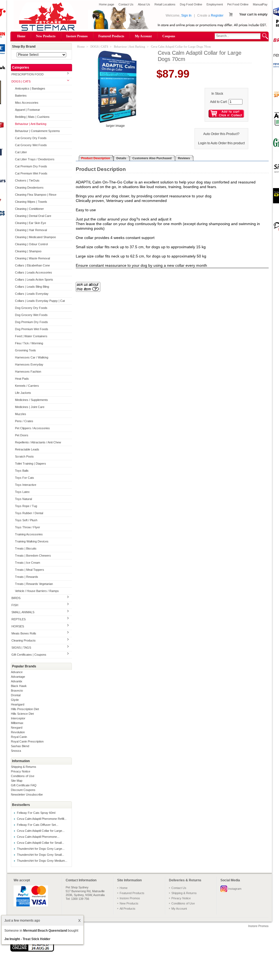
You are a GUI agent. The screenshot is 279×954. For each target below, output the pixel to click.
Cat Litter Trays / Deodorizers (34, 159)
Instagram (234, 888)
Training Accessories (29, 534)
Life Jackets (23, 392)
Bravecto (17, 690)
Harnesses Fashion (28, 371)
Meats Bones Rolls (23, 633)
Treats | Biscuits (26, 548)
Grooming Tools (25, 350)
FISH (14, 605)
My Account (143, 36)
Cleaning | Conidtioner (29, 208)
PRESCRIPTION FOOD (27, 74)
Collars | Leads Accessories (33, 272)
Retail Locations (164, 4)
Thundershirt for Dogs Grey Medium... (42, 860)
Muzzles (20, 414)
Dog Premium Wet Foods (31, 329)
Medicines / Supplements (31, 399)
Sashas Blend (20, 746)
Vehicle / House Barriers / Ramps (37, 591)
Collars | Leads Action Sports (34, 279)
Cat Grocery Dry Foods (31, 138)
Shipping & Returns (23, 766)
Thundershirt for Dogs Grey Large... (41, 848)
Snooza (16, 750)
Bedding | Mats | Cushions (32, 116)
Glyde (15, 699)
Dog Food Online (191, 4)
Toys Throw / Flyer (27, 527)
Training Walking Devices (31, 541)
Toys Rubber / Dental (29, 513)
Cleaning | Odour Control (31, 244)
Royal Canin (19, 736)
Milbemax (17, 723)
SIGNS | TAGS (21, 647)
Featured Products (111, 36)
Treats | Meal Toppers (29, 569)
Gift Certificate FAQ (24, 785)
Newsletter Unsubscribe (27, 794)
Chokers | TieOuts (27, 180)
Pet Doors (21, 435)
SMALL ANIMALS (22, 612)
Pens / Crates (24, 421)
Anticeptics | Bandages (30, 88)
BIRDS (15, 598)
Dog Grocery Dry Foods (31, 307)
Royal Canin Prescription (27, 741)
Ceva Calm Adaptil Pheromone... (38, 836)
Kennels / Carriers (27, 385)
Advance (17, 672)
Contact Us (126, 4)
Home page (106, 4)
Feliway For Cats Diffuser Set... (37, 824)
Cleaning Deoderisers (29, 187)
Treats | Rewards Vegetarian (34, 583)
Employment (215, 4)
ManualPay (260, 4)
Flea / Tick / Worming (29, 343)
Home (21, 36)
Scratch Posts (24, 456)
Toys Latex (22, 491)
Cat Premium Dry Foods (31, 166)
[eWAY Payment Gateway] (32, 950)
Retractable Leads (27, 449)
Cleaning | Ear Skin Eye (30, 223)
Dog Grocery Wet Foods (31, 315)
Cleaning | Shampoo (28, 251)
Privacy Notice (20, 771)
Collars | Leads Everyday (31, 293)
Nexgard (16, 727)
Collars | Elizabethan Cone (32, 265)
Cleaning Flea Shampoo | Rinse (35, 194)
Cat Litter (21, 152)
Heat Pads (22, 378)
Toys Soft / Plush (26, 520)
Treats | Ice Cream (27, 562)
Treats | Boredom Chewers (33, 555)
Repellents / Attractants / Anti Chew (38, 442)
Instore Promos (77, 36)
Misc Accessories (26, 102)
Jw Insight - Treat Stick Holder (27, 939)
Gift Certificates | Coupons (28, 654)
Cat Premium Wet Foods (31, 173)
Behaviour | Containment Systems (37, 131)
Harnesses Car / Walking (31, 357)
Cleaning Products (23, 640)
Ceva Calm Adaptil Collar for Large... (41, 830)
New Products (46, 36)
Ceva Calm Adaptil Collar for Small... (40, 842)
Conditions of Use (22, 776)
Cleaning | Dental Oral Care (33, 215)
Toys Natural (23, 499)
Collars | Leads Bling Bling (32, 286)
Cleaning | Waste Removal (32, 258)
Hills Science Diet (22, 713)
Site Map (16, 780)
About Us (144, 4)
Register (217, 15)
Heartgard (17, 704)
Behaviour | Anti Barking (30, 123)
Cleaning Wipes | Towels (31, 201)
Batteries (21, 95)
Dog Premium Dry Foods (31, 322)
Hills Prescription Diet (25, 709)
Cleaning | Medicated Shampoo (35, 237)
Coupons (168, 36)
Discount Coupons (23, 790)
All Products (127, 908)
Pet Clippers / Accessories (32, 428)
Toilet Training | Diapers (30, 463)
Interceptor (18, 718)
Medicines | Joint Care (29, 407)
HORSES (17, 626)
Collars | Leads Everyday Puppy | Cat (40, 300)
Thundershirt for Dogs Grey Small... (40, 854)
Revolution (18, 732)
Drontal (15, 695)
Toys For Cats (24, 477)
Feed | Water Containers (31, 336)
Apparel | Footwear (27, 109)
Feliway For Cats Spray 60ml (36, 812)
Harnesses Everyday (29, 364)
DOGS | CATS (21, 81)
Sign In (186, 15)
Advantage (18, 676)
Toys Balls (22, 470)
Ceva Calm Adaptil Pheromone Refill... (41, 818)
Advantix (16, 681)
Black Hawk (19, 686)
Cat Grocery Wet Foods (31, 145)
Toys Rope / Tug (26, 506)
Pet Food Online (237, 4)
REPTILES (18, 619)
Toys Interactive (25, 484)
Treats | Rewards (26, 576)
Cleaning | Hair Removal (31, 230)
